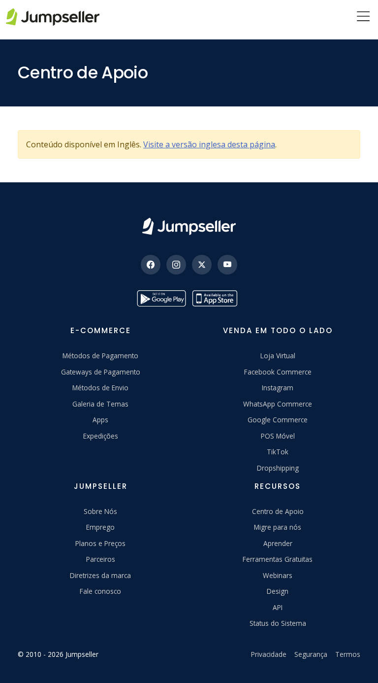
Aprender (277, 543)
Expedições (100, 436)
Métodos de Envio (100, 387)
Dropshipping (278, 468)
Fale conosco (100, 591)
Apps (100, 419)
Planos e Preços (100, 543)
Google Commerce (278, 419)
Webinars (277, 575)
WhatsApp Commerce (277, 404)
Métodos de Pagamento (100, 355)
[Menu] (363, 17)
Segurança (310, 654)
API (278, 607)
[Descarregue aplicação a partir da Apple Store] (216, 298)
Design (277, 591)
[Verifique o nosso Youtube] (227, 264)
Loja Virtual (277, 355)
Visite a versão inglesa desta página (209, 144)
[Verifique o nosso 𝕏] (202, 264)
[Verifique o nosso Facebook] (150, 264)
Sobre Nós (100, 511)
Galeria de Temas (100, 404)
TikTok (277, 451)
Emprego (100, 527)
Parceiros (100, 559)
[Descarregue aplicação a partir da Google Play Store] (161, 298)
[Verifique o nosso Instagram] (176, 264)
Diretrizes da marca (100, 575)
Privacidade (268, 654)
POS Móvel (278, 436)
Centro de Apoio (278, 511)
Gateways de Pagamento (100, 371)
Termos (347, 654)
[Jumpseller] (189, 226)
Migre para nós (277, 527)
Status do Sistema (278, 623)
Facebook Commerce (278, 371)
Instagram (277, 387)
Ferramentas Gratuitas (278, 559)
